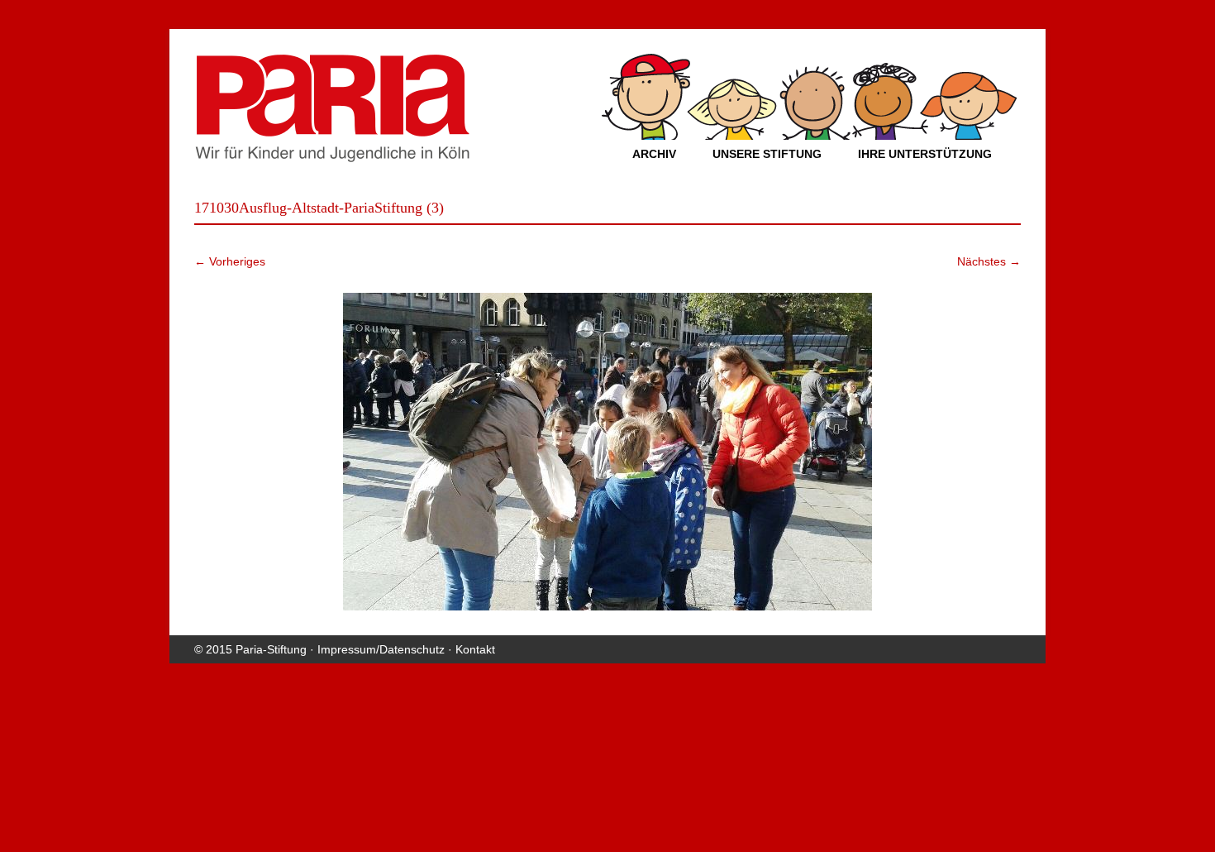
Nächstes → (989, 261)
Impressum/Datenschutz (381, 649)
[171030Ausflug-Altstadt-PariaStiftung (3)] (607, 451)
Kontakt (475, 649)
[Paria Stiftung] (332, 157)
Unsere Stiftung (767, 153)
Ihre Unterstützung (925, 153)
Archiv (654, 153)
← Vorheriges (229, 261)
